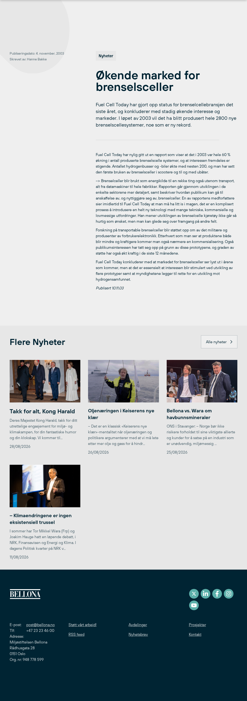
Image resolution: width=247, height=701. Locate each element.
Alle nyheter (216, 342)
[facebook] (217, 594)
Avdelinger (138, 624)
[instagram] (228, 594)
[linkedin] (205, 594)
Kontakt (195, 634)
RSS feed (76, 634)
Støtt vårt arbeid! (82, 624)
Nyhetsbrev (138, 634)
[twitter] (194, 594)
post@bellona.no (40, 624)
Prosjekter (197, 624)
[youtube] (194, 605)
